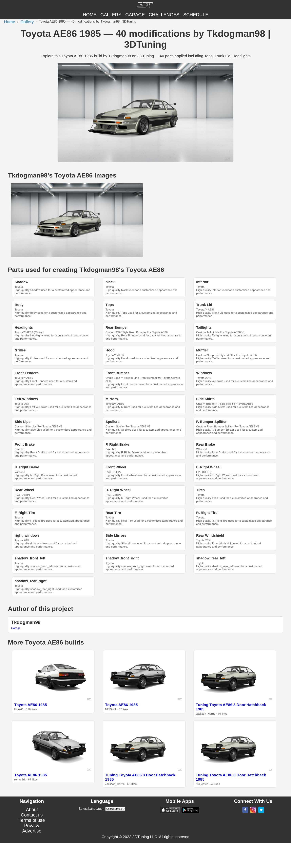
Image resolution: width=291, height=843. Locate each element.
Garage (135, 14)
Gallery (110, 14)
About (32, 809)
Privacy (31, 825)
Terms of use (32, 820)
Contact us (32, 814)
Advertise (31, 831)
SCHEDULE (195, 14)
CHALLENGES (164, 14)
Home (89, 14)
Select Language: (91, 808)
